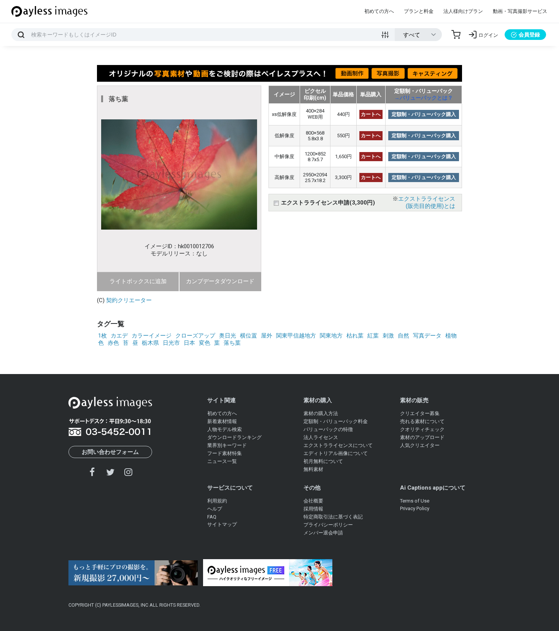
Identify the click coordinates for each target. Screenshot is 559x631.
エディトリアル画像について (335, 453)
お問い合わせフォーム (110, 452)
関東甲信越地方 (296, 335)
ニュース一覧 (222, 461)
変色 (204, 342)
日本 (189, 342)
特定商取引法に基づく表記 (333, 517)
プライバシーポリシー (328, 525)
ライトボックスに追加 (138, 281)
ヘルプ (214, 509)
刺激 (388, 335)
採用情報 (313, 509)
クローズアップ (195, 335)
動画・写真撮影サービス (520, 11)
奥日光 (227, 335)
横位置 (248, 335)
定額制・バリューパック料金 (335, 421)
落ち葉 (232, 342)
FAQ (211, 517)
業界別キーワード (227, 445)
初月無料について (323, 461)
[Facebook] (92, 472)
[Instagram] (128, 472)
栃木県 (150, 342)
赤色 (113, 342)
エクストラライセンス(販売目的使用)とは (426, 202)
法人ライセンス (320, 437)
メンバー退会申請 (323, 533)
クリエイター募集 (420, 413)
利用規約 (217, 501)
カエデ (119, 335)
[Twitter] (110, 472)
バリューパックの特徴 (328, 429)
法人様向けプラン (463, 11)
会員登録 (529, 35)
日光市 (171, 342)
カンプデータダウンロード (220, 281)
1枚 (102, 335)
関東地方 (331, 335)
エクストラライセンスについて (338, 445)
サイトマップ (222, 524)
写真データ (427, 335)
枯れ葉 (355, 335)
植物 (451, 335)
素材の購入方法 (320, 413)
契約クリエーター (129, 300)
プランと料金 (419, 11)
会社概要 (313, 501)
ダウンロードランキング (234, 437)
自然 (403, 335)
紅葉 (373, 335)
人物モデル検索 (224, 429)
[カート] (456, 34)
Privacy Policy (414, 508)
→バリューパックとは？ (423, 98)
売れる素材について (422, 421)
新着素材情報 (222, 421)
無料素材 (313, 469)
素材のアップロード (422, 437)
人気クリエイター (420, 445)
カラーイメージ (152, 335)
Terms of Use (414, 501)
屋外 (266, 335)
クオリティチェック (422, 429)
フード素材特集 (224, 453)
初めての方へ (379, 11)
